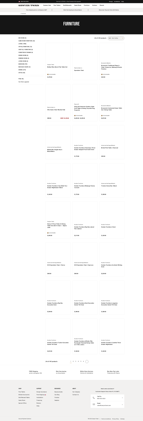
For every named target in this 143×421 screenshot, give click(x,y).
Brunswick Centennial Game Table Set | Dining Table (111, 109)
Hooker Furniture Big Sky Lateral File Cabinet (84, 227)
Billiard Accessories (24, 395)
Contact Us (75, 395)
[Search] (113, 5)
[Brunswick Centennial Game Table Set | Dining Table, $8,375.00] (112, 93)
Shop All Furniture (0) (26, 49)
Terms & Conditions (106, 419)
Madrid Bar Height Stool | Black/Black (54, 150)
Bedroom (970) (23, 64)
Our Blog (57, 395)
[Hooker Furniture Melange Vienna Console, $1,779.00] (85, 173)
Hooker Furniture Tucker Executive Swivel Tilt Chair (58, 343)
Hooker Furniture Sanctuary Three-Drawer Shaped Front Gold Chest (85, 148)
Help (122, 1)
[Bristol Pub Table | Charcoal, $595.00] (112, 134)
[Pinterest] (79, 399)
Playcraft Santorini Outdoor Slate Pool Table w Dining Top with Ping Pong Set (84, 108)
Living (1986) (22, 43)
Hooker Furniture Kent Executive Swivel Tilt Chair (84, 304)
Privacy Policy (115, 419)
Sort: (110, 38)
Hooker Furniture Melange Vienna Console (84, 186)
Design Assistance (41, 392)
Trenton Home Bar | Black (109, 186)
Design (111, 1)
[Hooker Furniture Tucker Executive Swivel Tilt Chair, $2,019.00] (58, 328)
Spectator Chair (79, 70)
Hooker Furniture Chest (108, 227)
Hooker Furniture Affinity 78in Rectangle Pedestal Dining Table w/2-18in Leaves (84, 342)
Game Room (77, 5)
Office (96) (22, 72)
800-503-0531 (25, 1)
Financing (39, 400)
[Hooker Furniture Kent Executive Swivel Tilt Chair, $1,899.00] (85, 290)
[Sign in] (117, 5)
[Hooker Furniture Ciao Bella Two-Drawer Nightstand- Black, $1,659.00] (58, 173)
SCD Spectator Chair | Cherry (56, 265)
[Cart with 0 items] (120, 5)
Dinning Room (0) (24, 58)
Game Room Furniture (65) (27, 41)
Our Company (76, 392)
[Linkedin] (85, 399)
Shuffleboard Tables (24, 397)
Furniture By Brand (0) (26, 52)
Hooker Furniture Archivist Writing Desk (111, 266)
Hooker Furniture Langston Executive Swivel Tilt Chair (109, 304)
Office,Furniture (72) (25, 46)
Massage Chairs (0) (25, 67)
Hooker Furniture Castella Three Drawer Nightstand (111, 343)
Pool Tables (57, 5)
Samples (57, 400)
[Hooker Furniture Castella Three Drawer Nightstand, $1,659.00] (112, 328)
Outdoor (94, 5)
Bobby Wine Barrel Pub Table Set (57, 67)
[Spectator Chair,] (85, 52)
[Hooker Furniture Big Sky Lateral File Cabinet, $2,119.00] (85, 211)
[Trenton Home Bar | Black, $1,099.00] (112, 173)
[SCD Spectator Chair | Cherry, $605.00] (58, 252)
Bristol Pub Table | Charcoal (109, 148)
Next (86, 361)
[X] (82, 399)
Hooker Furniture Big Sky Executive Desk (55, 304)
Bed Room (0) (22, 38)
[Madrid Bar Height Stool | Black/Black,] (58, 134)
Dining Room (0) (23, 55)
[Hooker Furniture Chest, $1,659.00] (112, 211)
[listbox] (118, 38)
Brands (102, 5)
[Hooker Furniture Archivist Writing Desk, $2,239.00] (112, 252)
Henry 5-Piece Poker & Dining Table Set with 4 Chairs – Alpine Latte (57, 225)
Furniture (86, 5)
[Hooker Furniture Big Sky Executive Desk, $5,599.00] (58, 290)
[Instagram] (73, 399)
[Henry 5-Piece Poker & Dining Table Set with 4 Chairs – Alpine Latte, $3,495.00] (58, 211)
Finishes (57, 397)
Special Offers (23, 403)
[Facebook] (76, 399)
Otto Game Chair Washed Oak (56, 110)
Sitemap (122, 419)
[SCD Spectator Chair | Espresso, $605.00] (85, 252)
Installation (117, 1)
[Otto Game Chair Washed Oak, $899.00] (58, 93)
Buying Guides (59, 392)
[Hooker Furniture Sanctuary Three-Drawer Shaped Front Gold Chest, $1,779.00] (85, 134)
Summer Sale (47, 5)
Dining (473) (22, 69)
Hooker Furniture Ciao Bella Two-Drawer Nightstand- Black (57, 186)
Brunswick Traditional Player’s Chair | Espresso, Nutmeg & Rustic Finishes (111, 67)
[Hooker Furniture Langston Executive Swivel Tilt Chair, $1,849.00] (112, 290)
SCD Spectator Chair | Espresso (83, 265)
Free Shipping (40, 395)
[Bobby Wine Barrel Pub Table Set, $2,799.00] (58, 52)
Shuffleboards (67, 5)
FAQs (37, 406)
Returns (38, 403)
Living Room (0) (23, 61)
